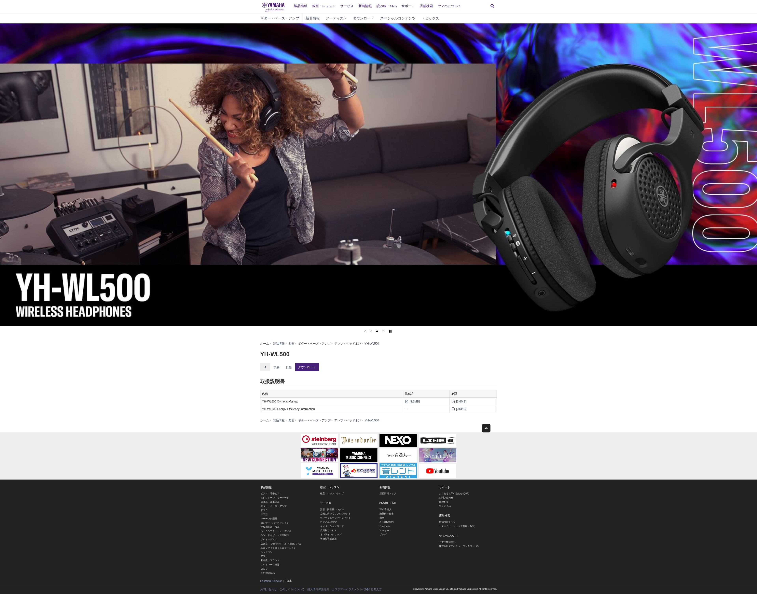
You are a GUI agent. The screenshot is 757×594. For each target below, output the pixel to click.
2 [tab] (371, 331)
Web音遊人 (385, 509)
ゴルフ (264, 568)
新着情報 (365, 6)
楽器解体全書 (386, 513)
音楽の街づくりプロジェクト (335, 513)
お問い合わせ (446, 497)
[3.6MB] (414, 401)
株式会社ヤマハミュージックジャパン (459, 546)
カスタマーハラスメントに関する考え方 (357, 589)
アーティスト (336, 18)
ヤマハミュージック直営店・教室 (457, 526)
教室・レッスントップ (332, 493)
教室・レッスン (324, 6)
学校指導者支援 (328, 538)
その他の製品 (268, 573)
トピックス (430, 18)
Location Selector (271, 580)
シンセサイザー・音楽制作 (275, 535)
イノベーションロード (332, 526)
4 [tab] (383, 331)
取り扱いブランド (270, 560)
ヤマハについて (449, 6)
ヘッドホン (266, 552)
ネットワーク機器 (270, 564)
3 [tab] (377, 331)
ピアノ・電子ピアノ (271, 493)
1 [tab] (365, 331)
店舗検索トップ (447, 522)
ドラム (264, 510)
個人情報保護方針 (318, 589)
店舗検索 (426, 6)
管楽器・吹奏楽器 (270, 502)
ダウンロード (363, 18)
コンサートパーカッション (275, 522)
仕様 (289, 367)
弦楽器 (264, 514)
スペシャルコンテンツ (398, 18)
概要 (277, 367)
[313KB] (460, 409)
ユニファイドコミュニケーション (278, 548)
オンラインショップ (330, 534)
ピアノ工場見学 (328, 522)
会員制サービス (328, 530)
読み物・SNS (387, 6)
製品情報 (300, 6)
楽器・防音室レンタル (332, 509)
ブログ (383, 534)
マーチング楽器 (269, 518)
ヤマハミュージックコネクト (335, 517)
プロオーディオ (269, 539)
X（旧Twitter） (387, 522)
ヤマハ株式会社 (447, 542)
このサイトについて (292, 589)
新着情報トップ (387, 493)
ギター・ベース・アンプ (279, 18)
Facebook (384, 526)
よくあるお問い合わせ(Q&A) (454, 493)
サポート (408, 6)
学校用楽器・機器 (270, 527)
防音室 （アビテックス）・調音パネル (281, 543)
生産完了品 (445, 506)
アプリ (264, 556)
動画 (381, 517)
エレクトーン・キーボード (275, 497)
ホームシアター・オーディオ (276, 531)
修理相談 (443, 502)
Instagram (384, 530)
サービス (347, 6)
